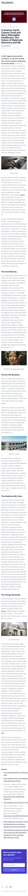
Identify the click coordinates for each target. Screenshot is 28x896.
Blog (2, 887)
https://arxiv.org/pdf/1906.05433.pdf (16, 816)
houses (3, 611)
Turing (22, 195)
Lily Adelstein (7, 46)
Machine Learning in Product (10, 27)
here (2, 733)
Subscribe (14, 870)
